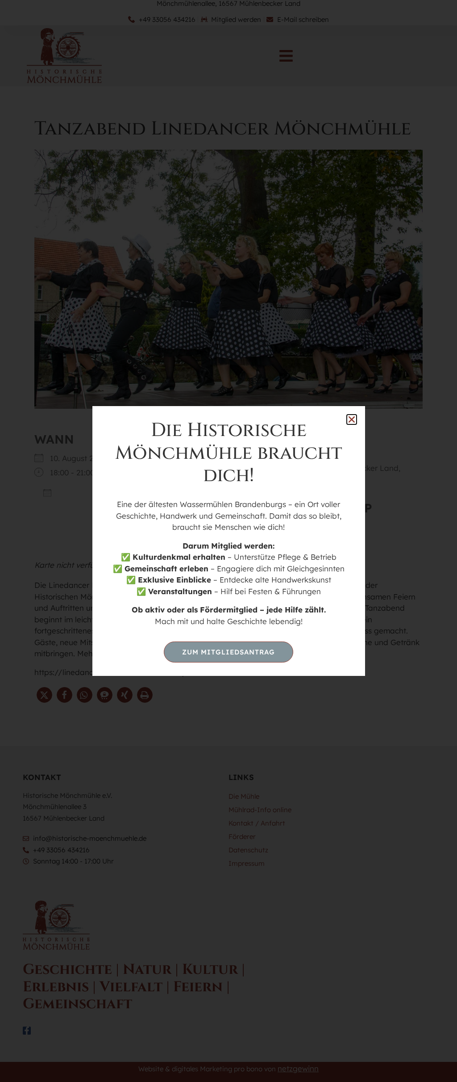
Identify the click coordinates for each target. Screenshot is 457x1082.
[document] (228, 541)
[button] (351, 419)
